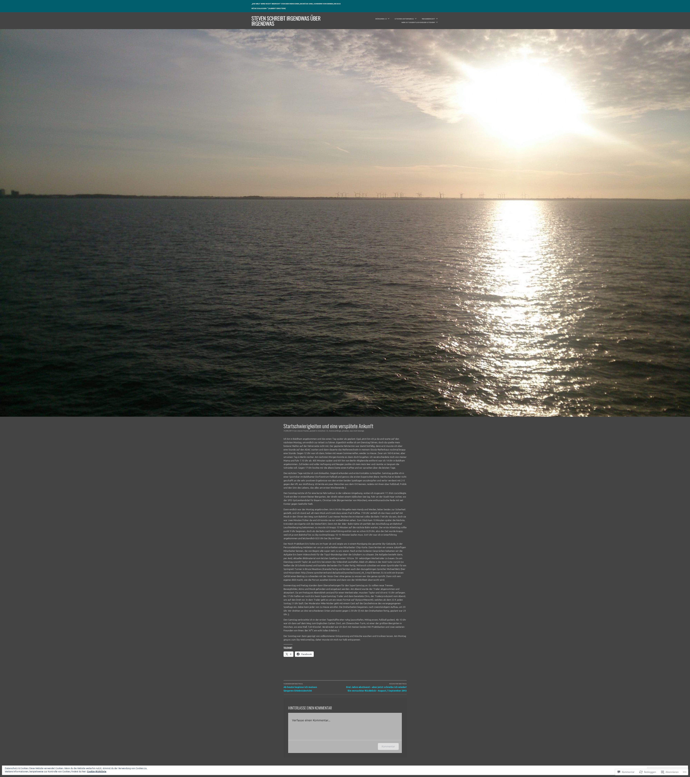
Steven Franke (303, 431)
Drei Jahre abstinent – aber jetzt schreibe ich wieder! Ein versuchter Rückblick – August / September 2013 (376, 687)
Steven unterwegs (404, 19)
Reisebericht (428, 19)
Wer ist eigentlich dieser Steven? (418, 22)
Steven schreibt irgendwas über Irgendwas (286, 20)
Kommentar (388, 746)
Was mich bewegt (357, 431)
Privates (345, 431)
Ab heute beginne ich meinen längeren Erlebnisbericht (300, 687)
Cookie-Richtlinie (96, 771)
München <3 (381, 19)
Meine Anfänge (335, 431)
